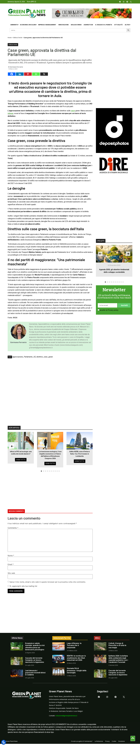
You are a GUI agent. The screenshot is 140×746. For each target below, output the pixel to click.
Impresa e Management (47, 25)
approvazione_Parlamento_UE (24, 357)
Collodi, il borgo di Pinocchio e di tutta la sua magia (117, 645)
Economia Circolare (28, 25)
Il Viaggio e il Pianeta (103, 25)
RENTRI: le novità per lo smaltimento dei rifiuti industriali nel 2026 (76, 658)
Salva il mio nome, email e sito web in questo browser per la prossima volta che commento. (48, 582)
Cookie (114, 741)
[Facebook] (120, 1)
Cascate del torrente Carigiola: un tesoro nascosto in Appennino (34, 660)
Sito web (11, 573)
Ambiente (14, 25)
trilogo (10, 113)
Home (10, 38)
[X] (44, 74)
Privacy (107, 741)
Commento (13, 528)
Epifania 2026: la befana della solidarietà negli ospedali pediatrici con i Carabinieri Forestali (118, 659)
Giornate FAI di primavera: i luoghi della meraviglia (76, 670)
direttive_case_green (44, 357)
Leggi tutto (20, 459)
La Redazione (99, 741)
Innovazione (63, 25)
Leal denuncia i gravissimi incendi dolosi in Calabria (35, 673)
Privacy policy (113, 310)
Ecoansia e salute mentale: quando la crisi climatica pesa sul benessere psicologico (35, 646)
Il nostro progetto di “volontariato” (82, 741)
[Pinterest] (127, 1)
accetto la (109, 310)
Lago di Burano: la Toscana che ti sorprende (74, 645)
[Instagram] (123, 1)
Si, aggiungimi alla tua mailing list (23, 586)
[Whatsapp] (36, 74)
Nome (11, 555)
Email (11, 564)
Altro (127, 25)
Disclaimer (121, 741)
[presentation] (12, 446)
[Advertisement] (51, 375)
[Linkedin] (20, 74)
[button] (41, 471)
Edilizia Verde (76, 25)
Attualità (118, 25)
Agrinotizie (88, 25)
